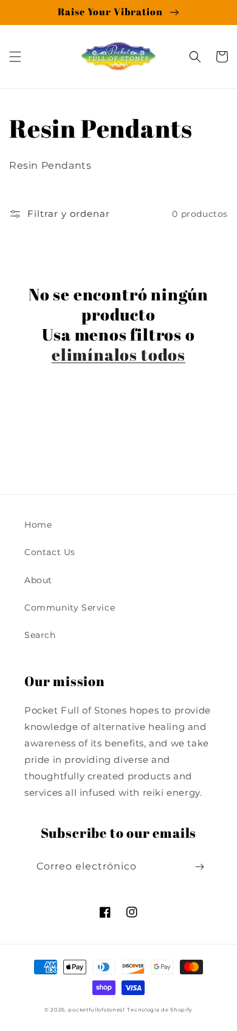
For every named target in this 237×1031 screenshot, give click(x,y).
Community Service (69, 607)
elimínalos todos (118, 354)
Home (38, 524)
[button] (15, 56)
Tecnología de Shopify (160, 1010)
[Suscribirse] (199, 866)
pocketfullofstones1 (96, 1010)
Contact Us (49, 552)
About (38, 580)
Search (40, 634)
